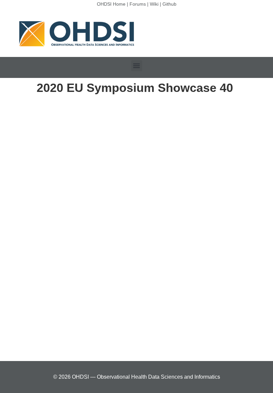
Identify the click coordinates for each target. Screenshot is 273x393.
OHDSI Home (111, 4)
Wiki (154, 4)
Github (169, 4)
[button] (136, 65)
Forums (138, 4)
